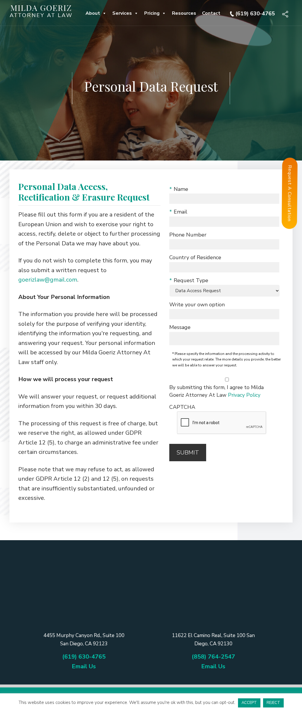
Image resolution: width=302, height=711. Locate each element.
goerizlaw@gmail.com (47, 280)
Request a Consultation (289, 193)
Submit (187, 453)
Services (122, 13)
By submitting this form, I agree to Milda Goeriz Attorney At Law (216, 391)
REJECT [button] (273, 702)
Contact (211, 13)
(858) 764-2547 (213, 657)
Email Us (84, 666)
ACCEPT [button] (249, 702)
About (93, 13)
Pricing (152, 13)
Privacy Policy (244, 395)
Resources (184, 13)
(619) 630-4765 (255, 13)
